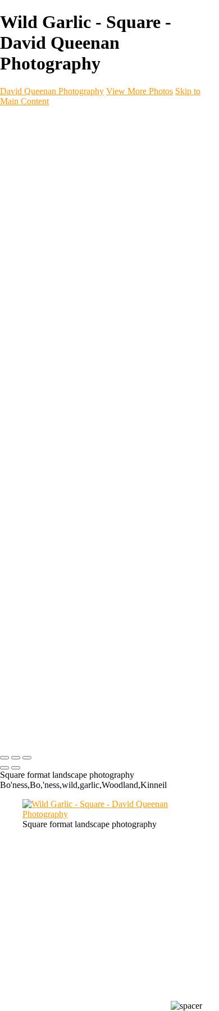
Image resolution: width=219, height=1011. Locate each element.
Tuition (35, 411)
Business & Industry (84, 290)
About (34, 381)
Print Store (43, 401)
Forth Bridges (72, 189)
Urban (57, 240)
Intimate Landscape (84, 210)
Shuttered (64, 361)
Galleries (40, 149)
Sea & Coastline (77, 179)
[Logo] (62, 120)
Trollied (60, 341)
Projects (38, 321)
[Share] (26, 423)
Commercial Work (58, 260)
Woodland (65, 200)
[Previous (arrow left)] (4, 767)
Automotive (67, 300)
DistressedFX (72, 371)
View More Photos (139, 91)
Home (34, 139)
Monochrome (71, 230)
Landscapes (69, 169)
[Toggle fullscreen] (15, 757)
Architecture (69, 250)
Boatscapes (68, 351)
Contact (37, 391)
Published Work (76, 311)
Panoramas (68, 220)
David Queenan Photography (52, 91)
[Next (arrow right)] (15, 767)
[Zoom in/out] (26, 757)
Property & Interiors (83, 280)
